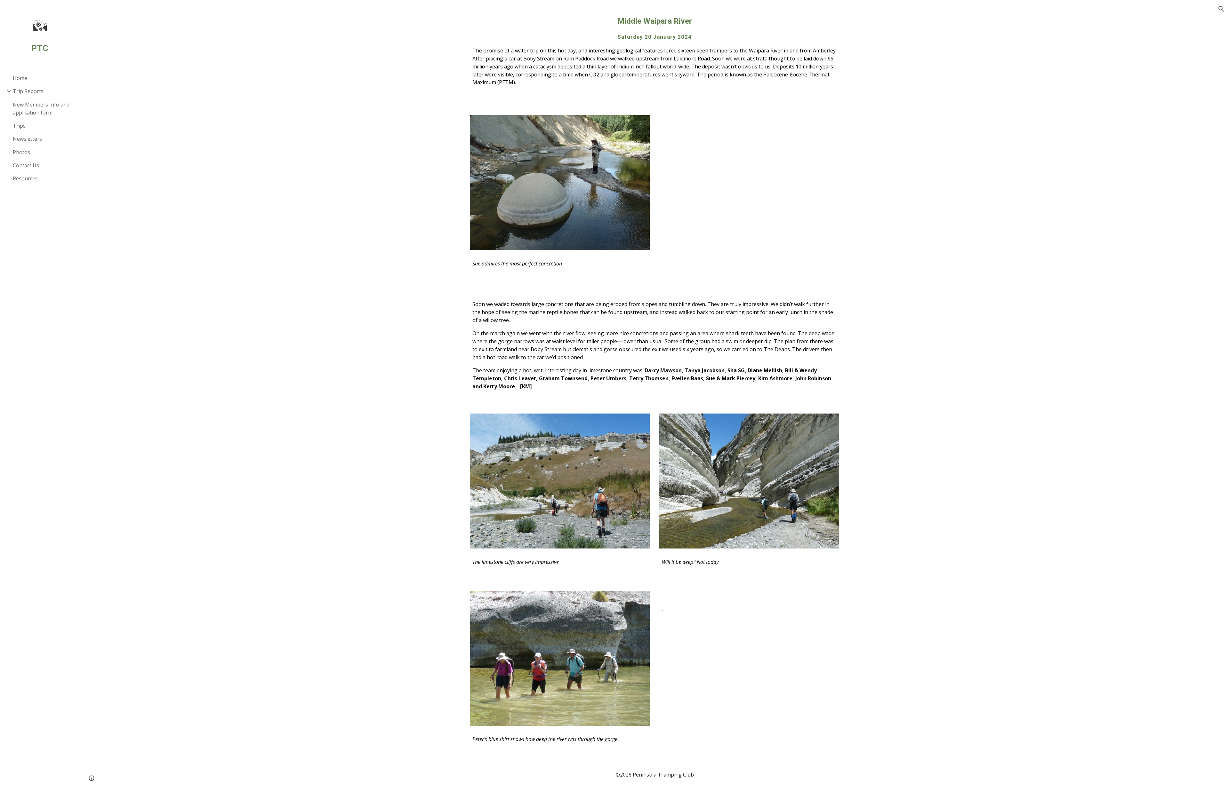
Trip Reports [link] (28, 91)
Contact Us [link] (26, 165)
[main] (654, 54)
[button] (1221, 9)
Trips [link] (19, 125)
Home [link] (20, 78)
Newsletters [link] (27, 138)
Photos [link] (21, 152)
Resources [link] (25, 178)
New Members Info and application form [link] (41, 108)
